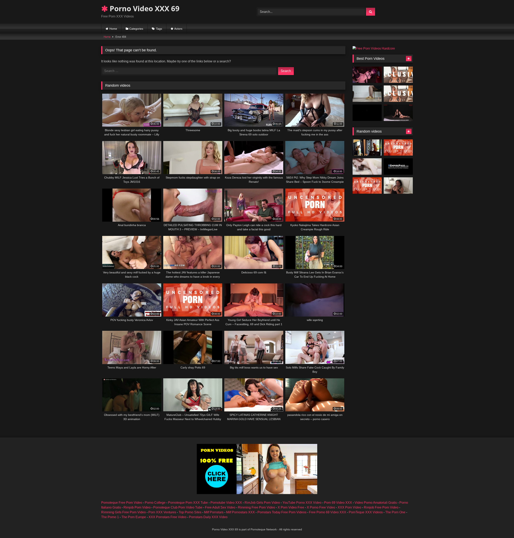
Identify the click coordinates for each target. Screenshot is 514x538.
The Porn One (395, 512)
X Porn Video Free (291, 507)
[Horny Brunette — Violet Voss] (367, 147)
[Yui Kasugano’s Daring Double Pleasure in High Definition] (398, 93)
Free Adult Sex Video (220, 507)
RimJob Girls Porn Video (262, 502)
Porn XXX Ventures (162, 512)
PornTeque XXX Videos (366, 512)
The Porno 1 (110, 517)
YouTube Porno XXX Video (301, 502)
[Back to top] (501, 526)
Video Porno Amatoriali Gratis (376, 502)
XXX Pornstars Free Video (167, 517)
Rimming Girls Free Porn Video (123, 512)
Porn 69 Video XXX (338, 502)
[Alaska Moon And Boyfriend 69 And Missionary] (367, 166)
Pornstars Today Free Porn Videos (281, 512)
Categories (136, 28)
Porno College (155, 502)
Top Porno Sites (190, 512)
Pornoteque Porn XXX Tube (188, 502)
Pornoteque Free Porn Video (121, 502)
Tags (159, 28)
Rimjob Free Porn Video (381, 507)
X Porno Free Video (321, 507)
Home (113, 28)
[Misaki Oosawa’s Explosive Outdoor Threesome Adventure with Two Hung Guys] (398, 147)
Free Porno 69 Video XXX (327, 512)
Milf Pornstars (213, 512)
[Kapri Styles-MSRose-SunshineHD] (398, 185)
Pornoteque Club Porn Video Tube (177, 507)
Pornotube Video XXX (226, 502)
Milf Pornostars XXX (240, 512)
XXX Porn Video (349, 507)
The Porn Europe (133, 517)
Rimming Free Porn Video (256, 507)
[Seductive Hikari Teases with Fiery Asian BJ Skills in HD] (398, 75)
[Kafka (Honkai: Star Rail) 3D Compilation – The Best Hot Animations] (367, 75)
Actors (178, 28)
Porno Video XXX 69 (143, 8)
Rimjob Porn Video (137, 507)
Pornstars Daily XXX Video (208, 517)
